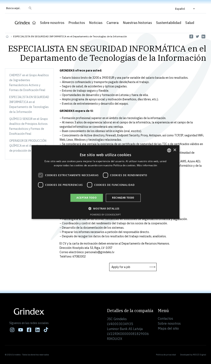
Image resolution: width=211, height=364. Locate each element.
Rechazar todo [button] (123, 197)
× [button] (174, 150)
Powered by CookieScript (105, 214)
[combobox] (169, 150)
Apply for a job (120, 267)
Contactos (165, 318)
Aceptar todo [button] (86, 197)
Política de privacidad (166, 354)
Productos (76, 23)
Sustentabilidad (168, 23)
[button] (185, 8)
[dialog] (105, 182)
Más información (147, 165)
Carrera (113, 23)
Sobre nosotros (52, 23)
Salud (189, 23)
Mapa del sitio (168, 328)
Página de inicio (34, 22)
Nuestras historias (137, 23)
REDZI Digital (199, 354)
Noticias (95, 23)
